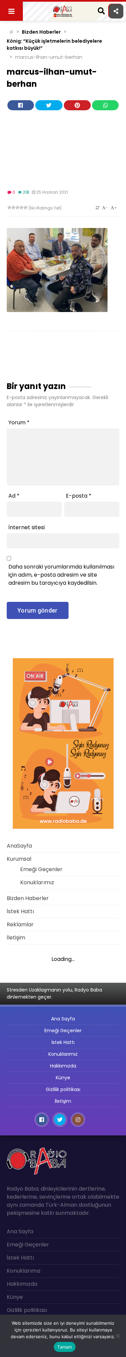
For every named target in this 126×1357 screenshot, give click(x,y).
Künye (63, 1077)
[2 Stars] (13, 207)
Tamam (64, 1347)
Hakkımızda (63, 1065)
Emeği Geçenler (41, 869)
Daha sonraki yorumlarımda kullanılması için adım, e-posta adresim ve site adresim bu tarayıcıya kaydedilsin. (61, 575)
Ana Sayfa (63, 1018)
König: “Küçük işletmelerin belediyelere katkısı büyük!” (54, 44)
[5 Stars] (26, 207)
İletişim (16, 937)
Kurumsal (19, 859)
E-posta (78, 496)
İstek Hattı (20, 911)
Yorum (19, 422)
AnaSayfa (19, 846)
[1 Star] (9, 207)
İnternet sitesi (26, 527)
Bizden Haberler (41, 32)
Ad (13, 496)
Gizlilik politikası (63, 1089)
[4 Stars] (21, 207)
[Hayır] (117, 1335)
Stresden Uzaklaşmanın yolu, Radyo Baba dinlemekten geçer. (54, 993)
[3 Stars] (17, 207)
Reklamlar (20, 924)
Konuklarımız (37, 882)
